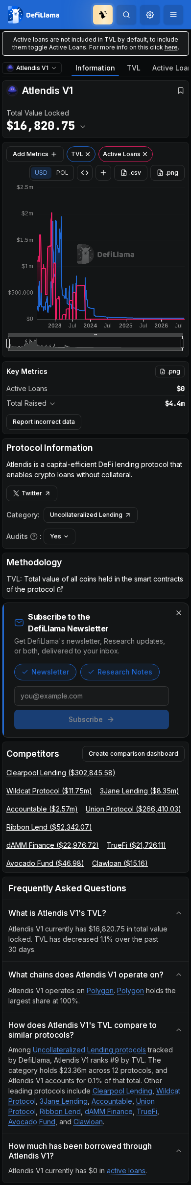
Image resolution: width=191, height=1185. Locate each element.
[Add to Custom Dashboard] (103, 173)
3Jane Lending (64, 1101)
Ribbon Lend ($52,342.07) (49, 827)
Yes (55, 536)
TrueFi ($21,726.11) (136, 845)
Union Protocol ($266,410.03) (133, 809)
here (171, 47)
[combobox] (150, 14)
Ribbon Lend (60, 1111)
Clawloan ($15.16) (120, 863)
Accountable (112, 1101)
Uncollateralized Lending (86, 514)
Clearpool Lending (122, 1091)
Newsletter (50, 672)
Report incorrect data (44, 421)
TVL (134, 68)
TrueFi (147, 1111)
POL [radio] (62, 172)
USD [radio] (41, 172)
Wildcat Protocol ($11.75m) (49, 791)
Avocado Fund (31, 1121)
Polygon (100, 990)
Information (95, 68)
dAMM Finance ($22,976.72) (52, 845)
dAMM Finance (109, 1111)
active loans (126, 1170)
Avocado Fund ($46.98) (45, 863)
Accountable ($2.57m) (42, 809)
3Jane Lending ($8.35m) (139, 791)
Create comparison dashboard (133, 753)
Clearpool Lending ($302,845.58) (61, 772)
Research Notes (124, 672)
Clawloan (88, 1121)
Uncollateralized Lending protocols (89, 1050)
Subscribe (86, 719)
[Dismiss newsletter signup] (179, 613)
